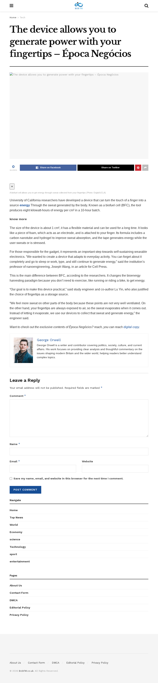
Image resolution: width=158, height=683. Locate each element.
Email (15, 461)
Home (13, 17)
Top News (16, 517)
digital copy (131, 327)
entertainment (20, 561)
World (14, 524)
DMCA (14, 600)
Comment (18, 396)
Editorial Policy (20, 607)
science (15, 539)
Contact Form (19, 592)
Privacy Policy (19, 614)
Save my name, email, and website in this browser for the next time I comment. (68, 478)
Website (87, 461)
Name (15, 444)
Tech (22, 17)
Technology (18, 546)
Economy (16, 532)
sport (13, 554)
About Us (16, 585)
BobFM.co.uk (26, 671)
